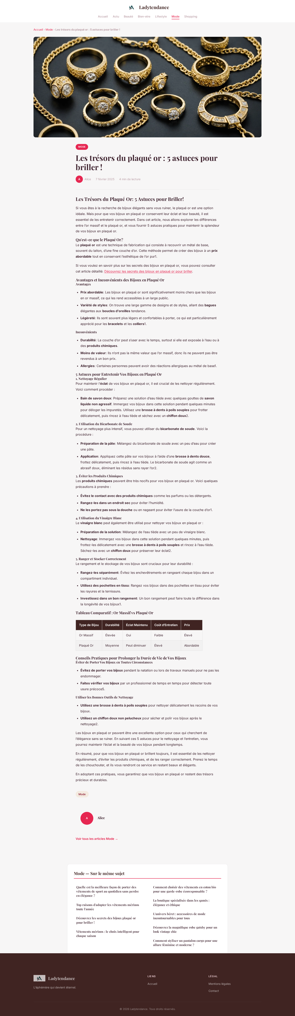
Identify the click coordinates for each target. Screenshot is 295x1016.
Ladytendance (154, 7)
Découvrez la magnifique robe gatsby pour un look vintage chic (185, 929)
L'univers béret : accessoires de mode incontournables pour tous (179, 916)
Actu (116, 16)
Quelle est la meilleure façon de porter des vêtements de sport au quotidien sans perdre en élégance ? (107, 891)
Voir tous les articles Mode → (97, 839)
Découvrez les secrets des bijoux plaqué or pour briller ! (106, 920)
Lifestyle (161, 16)
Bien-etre (144, 16)
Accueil (103, 16)
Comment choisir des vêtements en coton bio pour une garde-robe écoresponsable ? (184, 889)
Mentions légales (220, 983)
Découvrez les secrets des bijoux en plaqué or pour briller (148, 271)
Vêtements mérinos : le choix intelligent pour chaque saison (107, 934)
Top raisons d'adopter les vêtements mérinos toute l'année (107, 907)
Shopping (190, 16)
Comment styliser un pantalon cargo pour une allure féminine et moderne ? (185, 943)
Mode (175, 16)
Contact (214, 990)
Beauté (128, 16)
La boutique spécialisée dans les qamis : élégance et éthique (181, 902)
